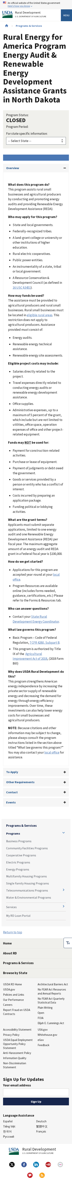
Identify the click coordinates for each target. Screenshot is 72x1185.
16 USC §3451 (22, 287)
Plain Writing (45, 1007)
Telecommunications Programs (27, 890)
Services (11, 907)
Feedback (43, 1045)
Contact (12, 792)
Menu (66, 15)
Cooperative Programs (21, 855)
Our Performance (13, 1000)
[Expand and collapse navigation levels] (63, 832)
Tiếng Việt (9, 1126)
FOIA (40, 1018)
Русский (8, 1136)
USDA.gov (9, 989)
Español (7, 1121)
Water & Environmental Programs (28, 897)
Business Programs (18, 841)
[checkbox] (68, 943)
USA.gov (43, 1029)
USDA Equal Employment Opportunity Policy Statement (18, 1044)
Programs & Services (29, 26)
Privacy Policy (11, 1035)
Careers (7, 1005)
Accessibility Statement (17, 1029)
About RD (10, 953)
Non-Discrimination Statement (14, 1065)
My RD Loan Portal (18, 916)
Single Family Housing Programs (27, 883)
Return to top (12, 932)
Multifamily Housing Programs (26, 876)
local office (51, 752)
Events (11, 802)
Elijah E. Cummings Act (51, 1023)
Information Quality (14, 1058)
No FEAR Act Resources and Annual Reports (52, 991)
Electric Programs (18, 862)
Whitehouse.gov (47, 1035)
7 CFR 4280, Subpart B (45, 642)
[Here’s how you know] (36, 4)
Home (7, 943)
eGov (41, 1040)
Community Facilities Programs (27, 848)
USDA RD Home (12, 984)
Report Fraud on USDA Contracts (16, 1012)
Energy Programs (17, 869)
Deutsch (41, 1121)
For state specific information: (26, 133)
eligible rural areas (39, 315)
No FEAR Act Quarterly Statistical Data (51, 1000)
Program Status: (17, 115)
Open (41, 1013)
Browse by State (15, 973)
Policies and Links (13, 994)
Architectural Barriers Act (53, 984)
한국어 (7, 1131)
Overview (12, 168)
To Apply (12, 772)
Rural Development (30, 14)
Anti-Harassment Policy (17, 1053)
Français (41, 1131)
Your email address (17, 1085)
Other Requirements (20, 782)
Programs (13, 833)
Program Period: (17, 127)
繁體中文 (42, 1126)
